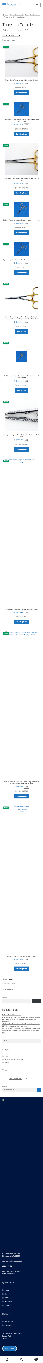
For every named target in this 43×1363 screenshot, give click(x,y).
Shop (6, 1294)
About (7, 1298)
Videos (6, 1062)
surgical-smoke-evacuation (13, 1059)
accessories (5, 1079)
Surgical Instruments (17, 15)
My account (9, 1321)
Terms (4, 1339)
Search (4, 997)
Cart (33, 1358)
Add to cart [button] (21, 331)
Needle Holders (35, 15)
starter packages (32, 1079)
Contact (8, 1305)
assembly (24, 1079)
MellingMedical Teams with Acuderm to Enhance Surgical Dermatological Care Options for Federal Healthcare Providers (21, 1019)
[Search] (39, 1090)
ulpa (38, 1079)
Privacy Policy (7, 1336)
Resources (8, 1301)
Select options (21, 93)
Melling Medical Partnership (11, 1015)
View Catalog (9, 1348)
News (6, 1056)
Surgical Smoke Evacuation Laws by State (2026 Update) (21, 1028)
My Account (7, 1359)
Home (6, 15)
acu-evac (15, 1078)
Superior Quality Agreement (12, 1333)
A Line (27, 15)
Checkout (8, 1325)
